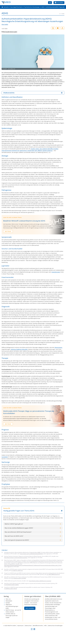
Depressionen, (58, 347)
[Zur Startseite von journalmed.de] (6, 3)
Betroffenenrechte (38, 625)
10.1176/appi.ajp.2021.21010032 (18, 578)
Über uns (8, 599)
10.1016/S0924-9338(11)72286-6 (11, 584)
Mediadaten (9, 601)
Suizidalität (5, 457)
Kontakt (8, 602)
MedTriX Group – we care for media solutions (13, 611)
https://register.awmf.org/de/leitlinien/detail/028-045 (31, 553)
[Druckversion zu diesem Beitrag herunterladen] (53, 28)
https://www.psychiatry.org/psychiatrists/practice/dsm (15, 557)
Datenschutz (28, 625)
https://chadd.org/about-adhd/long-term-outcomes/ (40, 581)
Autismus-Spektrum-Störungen (19, 349)
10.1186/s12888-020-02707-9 (53, 574)
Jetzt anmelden (30, 608)
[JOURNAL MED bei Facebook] (31, 629)
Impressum (20, 625)
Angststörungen (56, 272)
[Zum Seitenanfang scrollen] (63, 630)
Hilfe (45, 625)
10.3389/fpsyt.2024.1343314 (10, 588)
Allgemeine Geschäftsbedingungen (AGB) (12, 606)
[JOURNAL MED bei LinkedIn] (34, 629)
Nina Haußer (5, 24)
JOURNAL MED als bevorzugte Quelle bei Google (12, 615)
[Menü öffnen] (50, 2)
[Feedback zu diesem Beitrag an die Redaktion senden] (62, 28)
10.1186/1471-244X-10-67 (17, 570)
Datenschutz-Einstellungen (55, 625)
